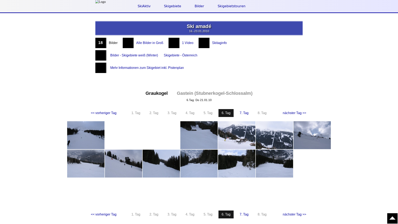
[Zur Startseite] (100, 2)
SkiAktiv (144, 6)
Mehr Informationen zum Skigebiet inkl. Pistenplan (147, 67)
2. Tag (153, 113)
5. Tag (208, 113)
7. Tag (244, 113)
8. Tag (262, 113)
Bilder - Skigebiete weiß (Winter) (134, 55)
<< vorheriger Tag (103, 113)
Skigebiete (172, 6)
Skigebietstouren (231, 6)
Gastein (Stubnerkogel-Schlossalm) (214, 93)
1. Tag (135, 113)
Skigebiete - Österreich (180, 55)
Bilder (199, 6)
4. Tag (190, 113)
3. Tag (171, 113)
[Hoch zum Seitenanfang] (392, 218)
